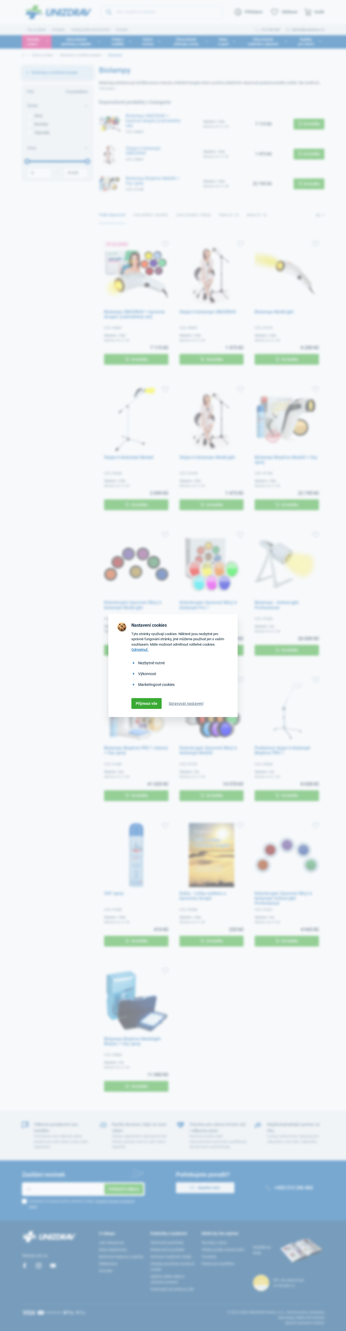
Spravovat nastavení (186, 703)
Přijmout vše (146, 703)
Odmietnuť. (139, 650)
